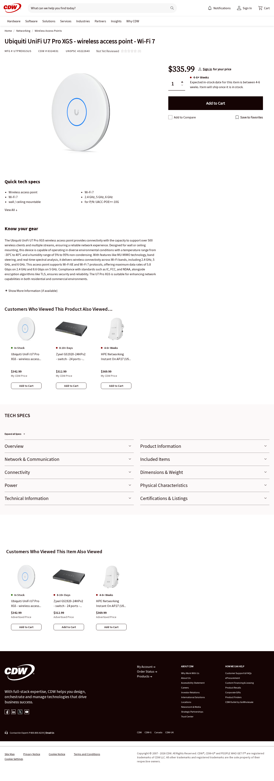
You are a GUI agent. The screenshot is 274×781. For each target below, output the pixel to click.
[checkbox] (170, 117)
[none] (14, 21)
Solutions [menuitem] (48, 21)
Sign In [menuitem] (247, 8)
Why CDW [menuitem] (132, 21)
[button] (264, 8)
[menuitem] (210, 8)
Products (143, 676)
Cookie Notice (57, 754)
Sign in (207, 69)
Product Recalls (233, 687)
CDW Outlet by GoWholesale (239, 702)
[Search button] (172, 8)
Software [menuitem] (31, 21)
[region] (137, 356)
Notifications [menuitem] (222, 8)
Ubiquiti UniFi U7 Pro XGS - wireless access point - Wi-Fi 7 (25, 603)
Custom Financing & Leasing (239, 682)
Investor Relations (190, 692)
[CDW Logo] (11, 8)
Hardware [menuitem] (13, 21)
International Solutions (193, 697)
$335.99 (181, 69)
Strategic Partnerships (192, 711)
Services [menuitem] (65, 21)
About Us (186, 677)
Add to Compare (185, 117)
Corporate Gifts (233, 692)
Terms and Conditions (87, 754)
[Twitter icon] (20, 712)
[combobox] (96, 8)
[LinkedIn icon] (13, 712)
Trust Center (187, 716)
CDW (139, 732)
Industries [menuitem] (83, 21)
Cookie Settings (14, 759)
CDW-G (148, 732)
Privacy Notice (31, 754)
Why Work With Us (190, 673)
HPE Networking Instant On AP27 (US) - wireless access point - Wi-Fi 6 (110, 603)
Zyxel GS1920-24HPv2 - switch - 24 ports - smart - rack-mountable (68, 603)
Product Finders (233, 697)
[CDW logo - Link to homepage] (11, 8)
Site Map (10, 754)
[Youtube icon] (26, 712)
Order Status (146, 671)
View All (10, 210)
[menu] (219, 8)
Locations (186, 702)
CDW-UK (169, 732)
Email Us (50, 732)
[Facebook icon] (7, 712)
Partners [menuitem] (100, 21)
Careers (185, 687)
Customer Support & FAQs (238, 673)
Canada (158, 732)
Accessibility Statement (193, 682)
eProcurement (232, 677)
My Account (145, 667)
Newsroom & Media (191, 706)
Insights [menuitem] (116, 21)
